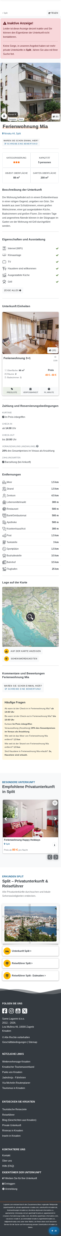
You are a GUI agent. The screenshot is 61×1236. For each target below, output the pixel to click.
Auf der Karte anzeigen (25, 651)
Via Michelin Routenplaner (16, 1083)
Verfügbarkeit (30, 392)
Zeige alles (11, 290)
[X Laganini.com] (24, 1011)
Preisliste (12, 392)
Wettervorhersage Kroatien (16, 1061)
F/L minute (49, 392)
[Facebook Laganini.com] (4, 1011)
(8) (56, 116)
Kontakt (6, 1155)
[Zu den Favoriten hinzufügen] (55, 803)
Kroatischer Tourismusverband (18, 1067)
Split (5, 13)
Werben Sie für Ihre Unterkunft (21, 1178)
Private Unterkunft (11, 1125)
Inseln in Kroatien (11, 1136)
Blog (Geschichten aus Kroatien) (19, 1120)
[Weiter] (52, 818)
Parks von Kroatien (12, 1072)
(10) (53, 350)
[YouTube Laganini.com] (18, 1011)
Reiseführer (8, 1114)
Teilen (54, 13)
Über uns (7, 1160)
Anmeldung (11, 1189)
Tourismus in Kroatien (13, 1088)
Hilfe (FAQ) (8, 1166)
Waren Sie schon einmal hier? (21, 142)
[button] (30, 617)
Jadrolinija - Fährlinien (14, 1077)
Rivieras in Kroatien (12, 1130)
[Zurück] (9, 818)
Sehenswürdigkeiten (23, 659)
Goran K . (12, 114)
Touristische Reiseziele (14, 1109)
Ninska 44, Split (12, 133)
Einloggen (9, 1183)
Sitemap (32, 1042)
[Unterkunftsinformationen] (54, 844)
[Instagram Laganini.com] (11, 1011)
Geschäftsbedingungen (14, 1042)
